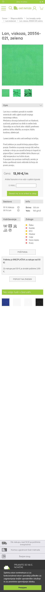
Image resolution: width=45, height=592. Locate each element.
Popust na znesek (22, 279)
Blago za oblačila (17, 18)
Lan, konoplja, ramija (33, 18)
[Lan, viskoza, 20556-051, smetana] (28, 304)
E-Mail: (12, 185)
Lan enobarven (11, 21)
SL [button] (41, 2)
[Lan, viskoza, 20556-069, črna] (39, 304)
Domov (4, 18)
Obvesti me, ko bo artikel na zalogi (22, 193)
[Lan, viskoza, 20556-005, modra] (5, 304)
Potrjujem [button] (22, 588)
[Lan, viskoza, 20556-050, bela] (17, 304)
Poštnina (22, 252)
